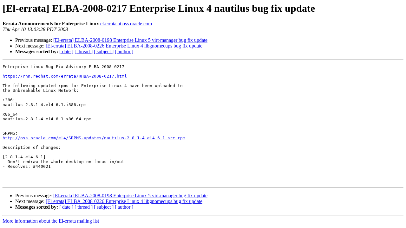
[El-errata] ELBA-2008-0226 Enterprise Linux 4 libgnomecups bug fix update (124, 45)
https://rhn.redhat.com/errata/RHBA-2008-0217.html (65, 76)
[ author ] (124, 51)
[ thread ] (84, 51)
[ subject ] (104, 51)
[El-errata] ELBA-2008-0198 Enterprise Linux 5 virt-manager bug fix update (130, 40)
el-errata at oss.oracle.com (126, 23)
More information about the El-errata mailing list (51, 221)
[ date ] (66, 51)
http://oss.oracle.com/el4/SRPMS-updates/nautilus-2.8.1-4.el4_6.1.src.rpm (94, 138)
